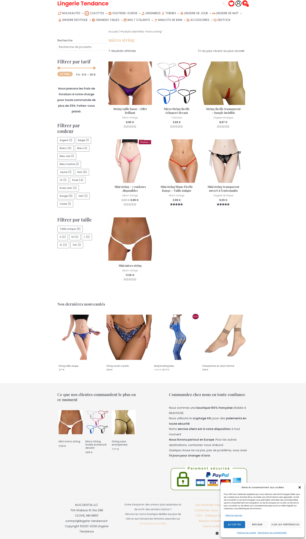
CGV (199, 516)
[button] (299, 487)
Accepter (234, 524)
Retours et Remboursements (219, 521)
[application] (82, 13)
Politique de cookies (246, 532)
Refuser (257, 524)
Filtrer (65, 74)
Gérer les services (233, 515)
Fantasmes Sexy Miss (153, 523)
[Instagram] (217, 533)
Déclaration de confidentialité (272, 532)
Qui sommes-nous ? (209, 505)
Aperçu (130, 102)
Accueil (113, 31)
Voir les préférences (285, 524)
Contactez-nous (206, 510)
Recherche (65, 40)
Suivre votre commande (220, 526)
